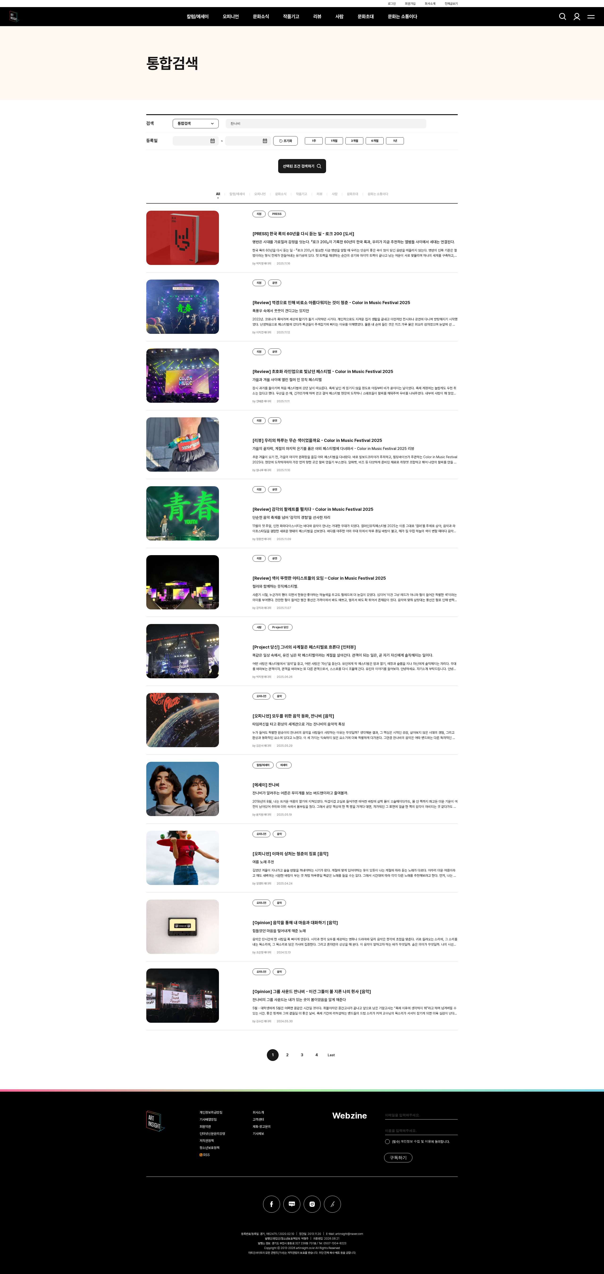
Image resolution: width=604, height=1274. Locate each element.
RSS (206, 1155)
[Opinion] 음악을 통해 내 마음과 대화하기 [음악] (295, 922)
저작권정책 (207, 1141)
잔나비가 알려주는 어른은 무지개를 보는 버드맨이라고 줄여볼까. (300, 793)
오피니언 (231, 16)
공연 (274, 283)
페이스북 (271, 1204)
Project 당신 (280, 627)
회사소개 (430, 3)
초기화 (288, 141)
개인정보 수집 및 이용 (416, 1141)
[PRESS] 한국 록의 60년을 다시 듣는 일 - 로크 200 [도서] (303, 233)
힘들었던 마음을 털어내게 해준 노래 (279, 931)
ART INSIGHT (155, 1121)
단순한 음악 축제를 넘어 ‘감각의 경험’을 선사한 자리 (291, 517)
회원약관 (205, 1126)
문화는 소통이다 (402, 16)
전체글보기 (451, 3)
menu (591, 16)
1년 (395, 140)
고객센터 (258, 1119)
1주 (314, 140)
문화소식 (261, 16)
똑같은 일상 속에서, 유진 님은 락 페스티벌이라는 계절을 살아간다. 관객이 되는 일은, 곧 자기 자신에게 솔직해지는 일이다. (342, 655)
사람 (340, 16)
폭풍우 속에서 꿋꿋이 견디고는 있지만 (280, 311)
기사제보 (258, 1134)
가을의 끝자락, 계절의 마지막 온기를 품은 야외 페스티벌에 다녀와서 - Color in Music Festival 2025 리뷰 (333, 448)
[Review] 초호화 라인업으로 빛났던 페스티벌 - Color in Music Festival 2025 (322, 371)
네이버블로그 (291, 1204)
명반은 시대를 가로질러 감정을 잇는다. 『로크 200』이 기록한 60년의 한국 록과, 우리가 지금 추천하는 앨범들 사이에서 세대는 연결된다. (353, 242)
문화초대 (366, 16)
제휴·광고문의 (262, 1126)
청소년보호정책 (209, 1148)
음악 (279, 696)
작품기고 (291, 16)
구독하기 (398, 1157)
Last (331, 1055)
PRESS (276, 214)
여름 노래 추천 (263, 862)
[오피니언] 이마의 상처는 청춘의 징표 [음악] (290, 853)
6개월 (374, 140)
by (261, 263)
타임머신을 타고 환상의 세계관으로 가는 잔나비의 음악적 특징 (298, 724)
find (562, 16)
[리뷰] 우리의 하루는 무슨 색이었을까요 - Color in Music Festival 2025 (317, 440)
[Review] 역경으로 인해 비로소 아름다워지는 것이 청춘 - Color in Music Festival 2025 (331, 302)
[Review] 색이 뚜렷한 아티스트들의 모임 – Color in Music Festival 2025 (319, 578)
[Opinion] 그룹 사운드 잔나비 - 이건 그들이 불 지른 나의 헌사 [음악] (311, 991)
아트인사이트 (14, 16)
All (218, 194)
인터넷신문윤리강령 (212, 1134)
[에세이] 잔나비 (266, 784)
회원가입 (410, 3)
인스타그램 (312, 1204)
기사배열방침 (208, 1119)
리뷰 (317, 16)
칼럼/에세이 (198, 16)
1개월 (334, 140)
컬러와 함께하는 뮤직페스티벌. (275, 586)
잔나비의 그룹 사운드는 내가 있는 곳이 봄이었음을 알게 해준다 (299, 999)
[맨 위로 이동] (587, 1257)
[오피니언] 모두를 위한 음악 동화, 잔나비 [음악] (293, 715)
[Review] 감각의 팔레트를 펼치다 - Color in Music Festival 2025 (312, 509)
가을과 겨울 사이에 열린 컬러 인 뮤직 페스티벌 (287, 379)
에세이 (283, 765)
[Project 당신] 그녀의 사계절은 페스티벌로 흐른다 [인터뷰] (304, 647)
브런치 (332, 1204)
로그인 (392, 3)
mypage (576, 16)
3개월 (354, 140)
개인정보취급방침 (211, 1112)
